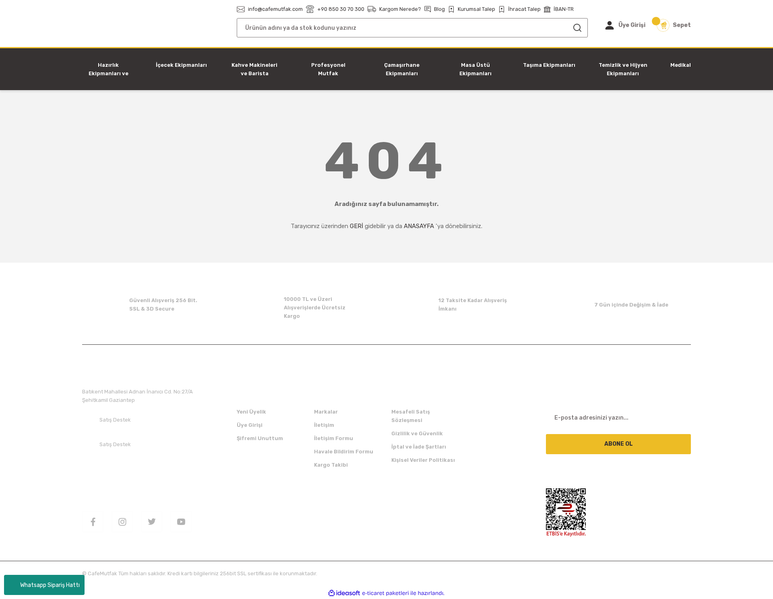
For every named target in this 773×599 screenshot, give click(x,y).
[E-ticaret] (385, 593)
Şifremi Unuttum (260, 438)
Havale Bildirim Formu (343, 452)
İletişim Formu (333, 438)
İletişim (324, 425)
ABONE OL (618, 444)
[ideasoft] (344, 593)
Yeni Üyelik (251, 412)
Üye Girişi (249, 425)
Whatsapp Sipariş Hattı (50, 585)
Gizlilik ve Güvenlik (417, 433)
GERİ (356, 226)
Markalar (326, 412)
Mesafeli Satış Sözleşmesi (410, 416)
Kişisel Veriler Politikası (423, 460)
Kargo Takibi (331, 465)
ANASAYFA (419, 226)
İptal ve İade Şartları (418, 447)
